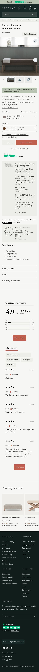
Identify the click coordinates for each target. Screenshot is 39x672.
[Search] (33, 14)
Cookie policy (7, 656)
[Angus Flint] (2, 523)
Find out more (20, 213)
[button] (19, 319)
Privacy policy (7, 660)
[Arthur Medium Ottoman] (13, 504)
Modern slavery (8, 564)
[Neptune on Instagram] (10, 649)
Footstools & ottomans (26, 20)
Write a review (20, 338)
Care (4, 274)
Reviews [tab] (11, 348)
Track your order (28, 545)
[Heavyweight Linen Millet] (6, 523)
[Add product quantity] (4, 142)
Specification (8, 245)
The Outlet (26, 558)
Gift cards (25, 551)
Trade (24, 554)
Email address (8, 614)
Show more (19, 467)
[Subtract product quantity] (12, 142)
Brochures (6, 574)
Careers (25, 596)
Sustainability (7, 554)
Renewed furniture (9, 558)
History (4, 545)
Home (4, 20)
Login (24, 587)
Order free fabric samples (29, 112)
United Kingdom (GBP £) (12, 642)
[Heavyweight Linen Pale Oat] (4, 523)
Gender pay (6, 561)
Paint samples (7, 580)
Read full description (10, 107)
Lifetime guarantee (9, 551)
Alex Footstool (30, 518)
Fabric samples (7, 577)
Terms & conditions (9, 653)
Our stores (6, 548)
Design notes (8, 268)
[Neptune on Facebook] (3, 649)
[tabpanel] (19, 412)
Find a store (26, 577)
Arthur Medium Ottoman (11, 518)
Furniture (10, 20)
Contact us (26, 574)
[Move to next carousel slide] (37, 510)
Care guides (26, 548)
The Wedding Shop (9, 584)
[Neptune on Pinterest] (7, 649)
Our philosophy (8, 542)
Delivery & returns (11, 280)
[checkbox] (11, 365)
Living (16, 20)
